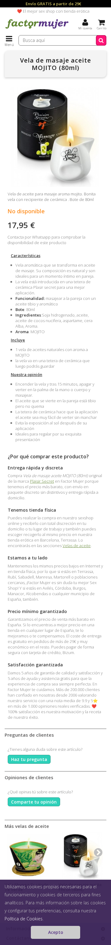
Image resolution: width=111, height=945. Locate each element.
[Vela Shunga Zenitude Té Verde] (28, 856)
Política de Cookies (24, 919)
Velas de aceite (77, 545)
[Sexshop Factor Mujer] (37, 29)
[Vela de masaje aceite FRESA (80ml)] (82, 856)
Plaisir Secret (42, 481)
